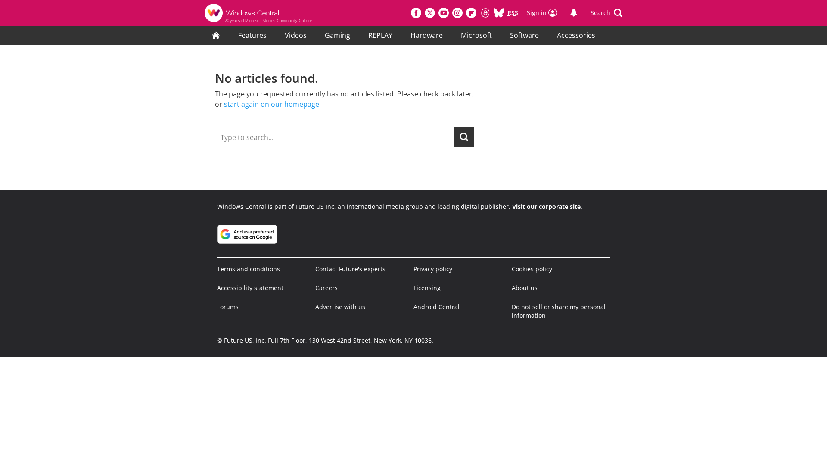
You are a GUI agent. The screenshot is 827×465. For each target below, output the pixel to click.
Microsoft (476, 35)
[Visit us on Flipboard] (471, 13)
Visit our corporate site (546, 206)
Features (252, 35)
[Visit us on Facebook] (416, 13)
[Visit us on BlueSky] (499, 13)
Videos (296, 35)
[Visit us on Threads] (485, 13)
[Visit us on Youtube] (443, 13)
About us (525, 288)
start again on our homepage (271, 104)
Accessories (576, 35)
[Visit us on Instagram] (457, 13)
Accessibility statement (250, 288)
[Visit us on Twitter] (430, 13)
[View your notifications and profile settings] (573, 13)
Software (524, 35)
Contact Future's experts (350, 269)
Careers (326, 288)
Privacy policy (433, 269)
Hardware (426, 35)
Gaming (337, 35)
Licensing (427, 288)
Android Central (437, 307)
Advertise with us (340, 307)
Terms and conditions (248, 269)
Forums (228, 307)
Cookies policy (532, 269)
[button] (606, 13)
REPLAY (380, 35)
